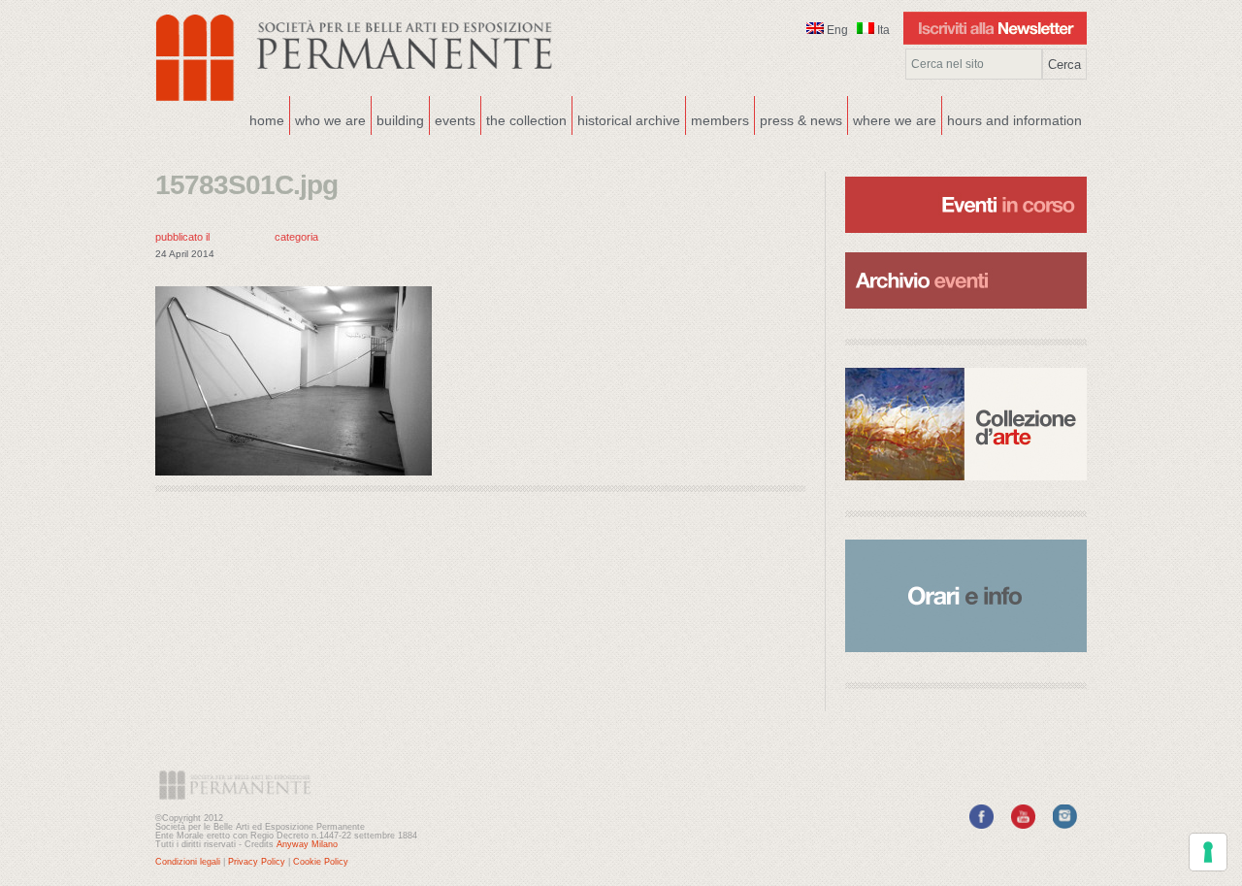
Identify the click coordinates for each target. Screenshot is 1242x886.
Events (452, 118)
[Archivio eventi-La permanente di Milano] (966, 250)
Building (398, 118)
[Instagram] (1065, 825)
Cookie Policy (320, 862)
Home (266, 120)
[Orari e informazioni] (966, 596)
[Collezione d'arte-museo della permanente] (966, 424)
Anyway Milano (307, 844)
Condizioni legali (187, 862)
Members (720, 120)
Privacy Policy (256, 862)
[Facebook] (981, 825)
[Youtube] (1023, 825)
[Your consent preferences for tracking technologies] (1208, 852)
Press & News (801, 120)
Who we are (328, 118)
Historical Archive (628, 120)
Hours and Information (1014, 120)
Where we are (892, 118)
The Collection (526, 120)
